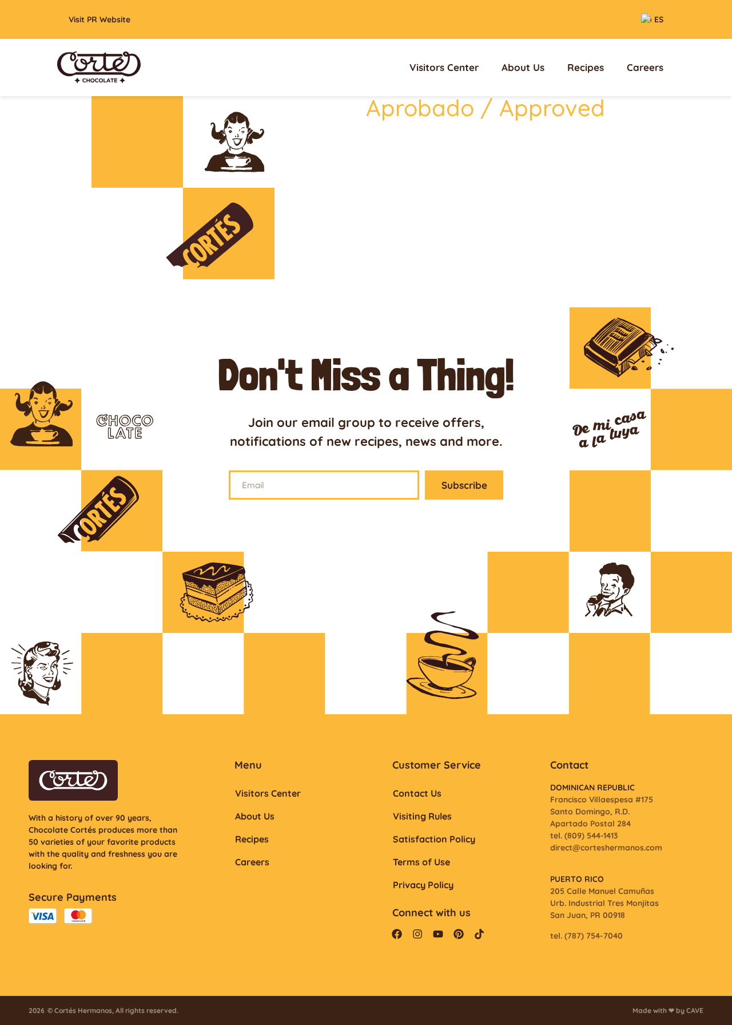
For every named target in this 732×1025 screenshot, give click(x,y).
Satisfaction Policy (434, 839)
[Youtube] (438, 934)
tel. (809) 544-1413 (584, 835)
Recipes (585, 67)
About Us (523, 67)
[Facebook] (397, 934)
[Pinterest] (458, 934)
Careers (645, 67)
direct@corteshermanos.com (606, 847)
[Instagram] (417, 934)
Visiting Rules (422, 816)
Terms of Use (421, 862)
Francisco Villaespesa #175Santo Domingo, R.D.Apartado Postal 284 (601, 811)
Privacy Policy (423, 885)
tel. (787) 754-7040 (586, 936)
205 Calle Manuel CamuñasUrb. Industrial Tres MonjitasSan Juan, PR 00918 (604, 903)
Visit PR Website (99, 19)
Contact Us (417, 793)
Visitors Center (444, 67)
